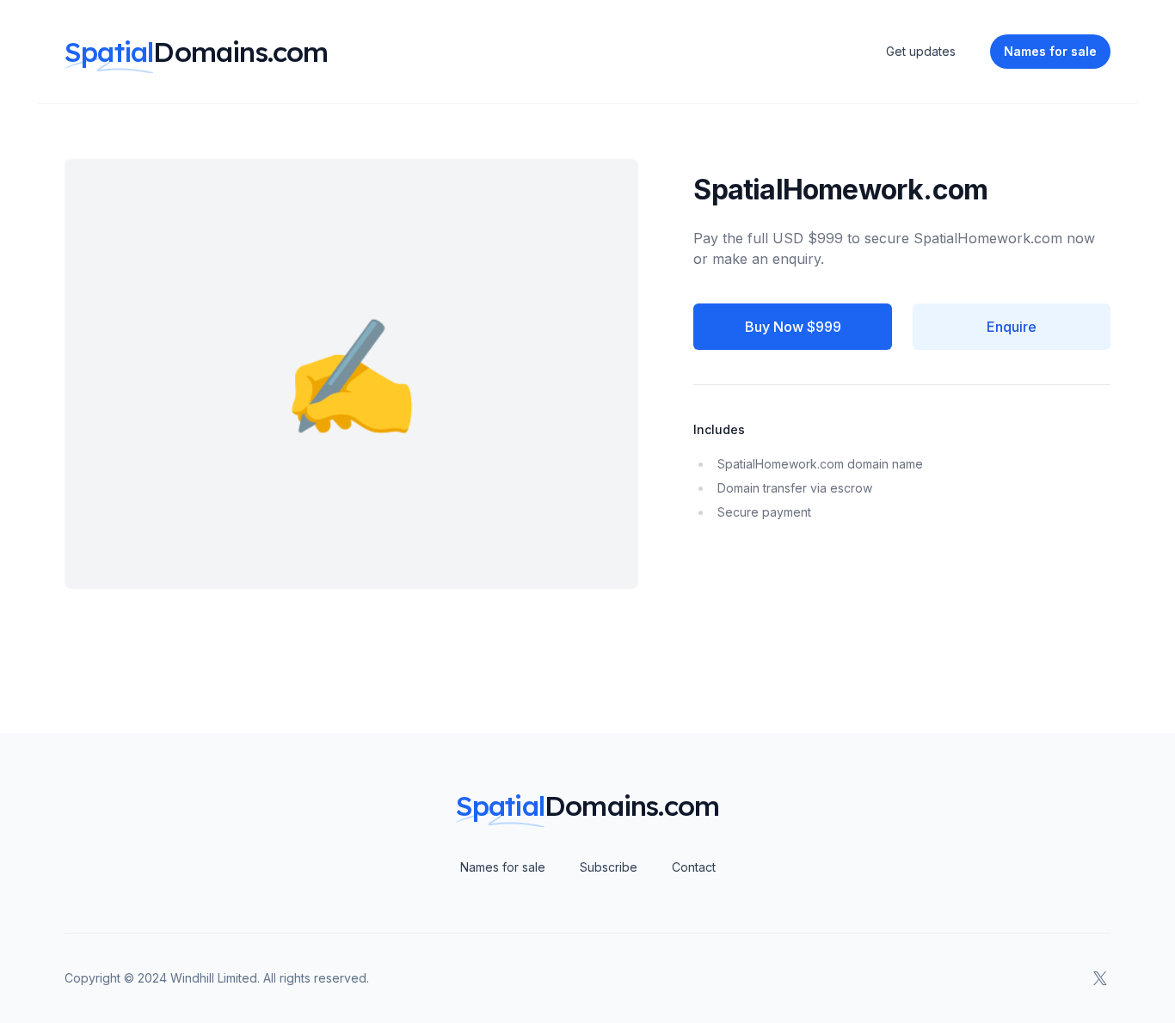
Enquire (1012, 326)
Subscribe (608, 867)
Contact (694, 867)
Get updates (921, 51)
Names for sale (502, 867)
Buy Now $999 (793, 326)
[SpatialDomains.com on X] (1100, 978)
